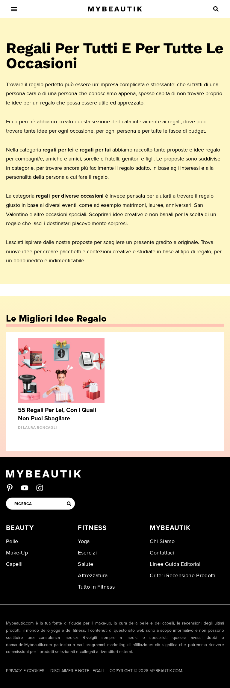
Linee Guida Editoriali (176, 564)
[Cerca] (69, 504)
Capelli (14, 564)
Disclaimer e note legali (77, 671)
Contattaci (162, 553)
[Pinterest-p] (9, 488)
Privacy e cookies (25, 671)
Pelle (12, 541)
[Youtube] (24, 488)
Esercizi (87, 553)
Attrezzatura (93, 575)
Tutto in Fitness (96, 587)
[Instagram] (39, 488)
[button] (14, 9)
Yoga (84, 541)
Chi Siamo (162, 541)
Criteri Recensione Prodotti (182, 575)
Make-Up (17, 553)
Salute (85, 564)
